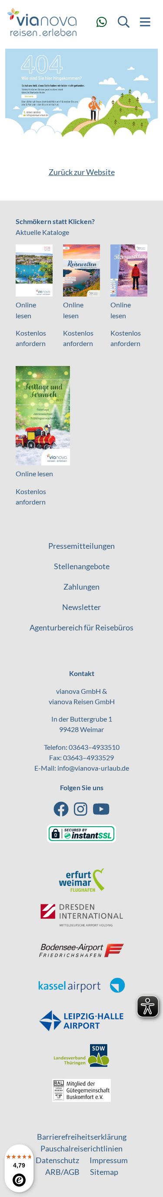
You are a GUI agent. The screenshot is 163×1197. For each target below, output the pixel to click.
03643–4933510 (94, 747)
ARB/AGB (62, 1172)
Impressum (109, 1160)
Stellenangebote (82, 566)
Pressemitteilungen (81, 546)
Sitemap (104, 1172)
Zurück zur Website (82, 172)
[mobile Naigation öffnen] (145, 22)
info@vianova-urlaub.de (93, 768)
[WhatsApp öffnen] (102, 22)
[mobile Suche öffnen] (123, 22)
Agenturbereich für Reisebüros (81, 627)
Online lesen (34, 473)
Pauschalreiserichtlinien (81, 1148)
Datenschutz (57, 1160)
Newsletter (81, 607)
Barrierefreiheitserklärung (81, 1136)
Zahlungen (81, 586)
